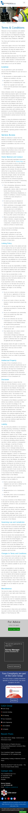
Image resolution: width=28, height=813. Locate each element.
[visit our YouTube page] (8, 799)
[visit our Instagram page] (14, 799)
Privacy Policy (19, 161)
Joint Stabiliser (6, 726)
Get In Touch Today (14, 629)
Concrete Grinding (7, 712)
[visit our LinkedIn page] (11, 799)
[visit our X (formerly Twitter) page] (5, 799)
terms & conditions (14, 804)
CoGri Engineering (7, 722)
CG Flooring (5, 715)
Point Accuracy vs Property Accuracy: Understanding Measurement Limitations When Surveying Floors (13, 746)
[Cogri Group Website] (8, 793)
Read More (14, 700)
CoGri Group (5, 709)
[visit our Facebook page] (2, 799)
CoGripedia (5, 729)
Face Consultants (6, 719)
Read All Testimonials (14, 666)
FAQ (17, 806)
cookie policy (12, 806)
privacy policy (22, 804)
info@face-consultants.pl (11, 787)
